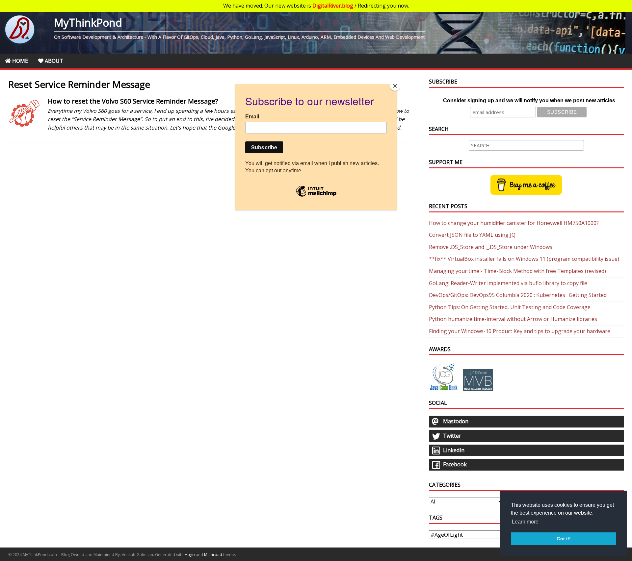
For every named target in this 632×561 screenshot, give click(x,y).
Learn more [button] (525, 521)
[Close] (395, 86)
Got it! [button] (564, 538)
